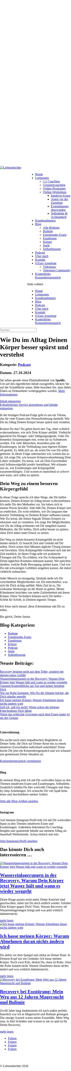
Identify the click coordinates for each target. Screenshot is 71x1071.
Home (39, 174)
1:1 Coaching (51, 181)
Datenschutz (7, 1059)
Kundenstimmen (45, 220)
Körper (47, 242)
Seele (46, 245)
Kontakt (40, 259)
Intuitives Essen (60, 195)
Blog (38, 224)
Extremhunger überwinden (60, 208)
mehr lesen (6, 920)
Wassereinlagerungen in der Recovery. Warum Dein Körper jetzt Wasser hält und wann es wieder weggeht (33, 680)
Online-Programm (54, 188)
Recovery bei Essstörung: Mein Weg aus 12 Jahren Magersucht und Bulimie (32, 997)
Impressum (24, 1059)
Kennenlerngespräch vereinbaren (20, 761)
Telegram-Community (56, 270)
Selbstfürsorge (52, 249)
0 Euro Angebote (45, 263)
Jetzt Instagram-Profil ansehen (18, 841)
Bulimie (48, 231)
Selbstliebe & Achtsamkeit (59, 215)
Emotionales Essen (54, 234)
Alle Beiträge (51, 227)
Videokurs (49, 266)
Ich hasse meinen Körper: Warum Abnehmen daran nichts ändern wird (34, 941)
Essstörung (50, 238)
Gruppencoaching (54, 185)
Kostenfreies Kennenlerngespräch (48, 275)
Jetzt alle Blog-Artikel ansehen (19, 801)
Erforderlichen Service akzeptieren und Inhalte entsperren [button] (29, 406)
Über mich (41, 256)
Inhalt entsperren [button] (10, 401)
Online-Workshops (54, 192)
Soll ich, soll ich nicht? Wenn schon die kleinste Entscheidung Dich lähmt (29, 709)
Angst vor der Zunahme (59, 200)
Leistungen (42, 177)
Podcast (40, 252)
